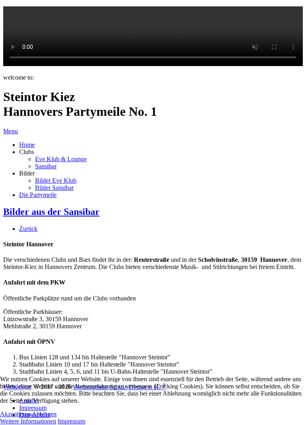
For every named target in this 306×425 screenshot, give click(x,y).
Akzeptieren (15, 414)
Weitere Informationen (28, 421)
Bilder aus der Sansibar (51, 212)
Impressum (71, 421)
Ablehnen (44, 414)
